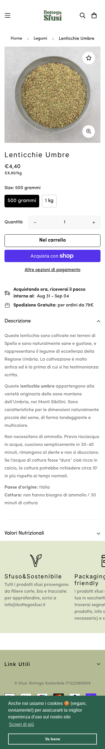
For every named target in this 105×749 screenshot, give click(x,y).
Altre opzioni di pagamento (52, 270)
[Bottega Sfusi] (52, 15)
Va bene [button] (52, 739)
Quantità (13, 222)
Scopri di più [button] (21, 724)
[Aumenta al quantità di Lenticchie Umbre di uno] (93, 222)
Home (16, 38)
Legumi (40, 38)
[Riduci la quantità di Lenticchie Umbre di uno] (35, 222)
